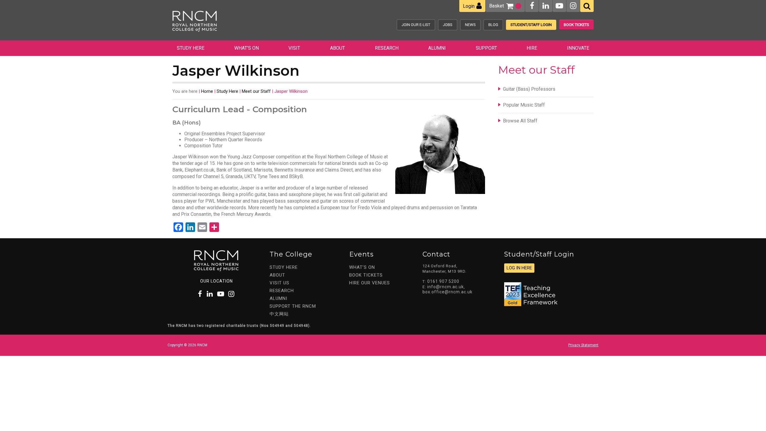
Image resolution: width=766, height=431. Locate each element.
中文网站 (279, 314)
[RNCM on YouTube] (559, 5)
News (470, 24)
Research (387, 48)
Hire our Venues (369, 283)
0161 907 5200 (443, 281)
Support (486, 48)
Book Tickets (576, 24)
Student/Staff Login (531, 24)
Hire (532, 48)
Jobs (447, 24)
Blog (493, 24)
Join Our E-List (416, 24)
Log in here (519, 268)
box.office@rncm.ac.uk (447, 291)
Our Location (216, 281)
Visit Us (279, 283)
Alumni (437, 48)
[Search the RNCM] (587, 6)
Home (207, 91)
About (337, 48)
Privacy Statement (583, 345)
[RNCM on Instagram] (573, 5)
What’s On (246, 48)
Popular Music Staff (524, 105)
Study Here (190, 48)
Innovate (578, 48)
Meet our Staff (256, 91)
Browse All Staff (520, 121)
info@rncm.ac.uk (445, 286)
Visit (294, 48)
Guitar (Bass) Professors (529, 89)
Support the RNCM (293, 306)
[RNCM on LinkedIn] (545, 5)
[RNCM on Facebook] (532, 5)
